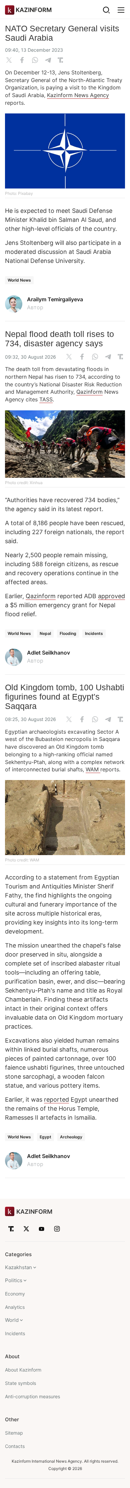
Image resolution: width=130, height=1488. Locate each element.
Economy (15, 1293)
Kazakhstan (18, 1267)
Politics (13, 1280)
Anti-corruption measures (32, 1396)
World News (19, 280)
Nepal (45, 633)
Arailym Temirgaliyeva (55, 299)
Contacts (15, 1446)
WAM (93, 769)
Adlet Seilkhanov (48, 652)
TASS (46, 399)
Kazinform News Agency (78, 95)
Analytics (15, 1307)
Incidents (94, 633)
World (12, 1320)
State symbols (20, 1383)
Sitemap (14, 1433)
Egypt (45, 1136)
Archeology (71, 1136)
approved (111, 596)
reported (56, 1099)
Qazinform (89, 391)
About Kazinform (23, 1370)
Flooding (68, 633)
